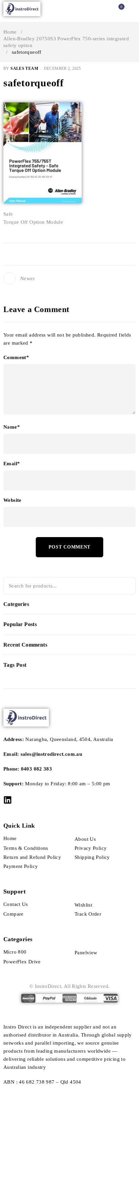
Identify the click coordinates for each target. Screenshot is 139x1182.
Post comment (69, 547)
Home (10, 32)
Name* (11, 427)
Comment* (16, 357)
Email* (11, 463)
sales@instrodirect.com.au (51, 754)
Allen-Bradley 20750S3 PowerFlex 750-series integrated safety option (66, 42)
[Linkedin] (7, 800)
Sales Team (24, 68)
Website (12, 500)
